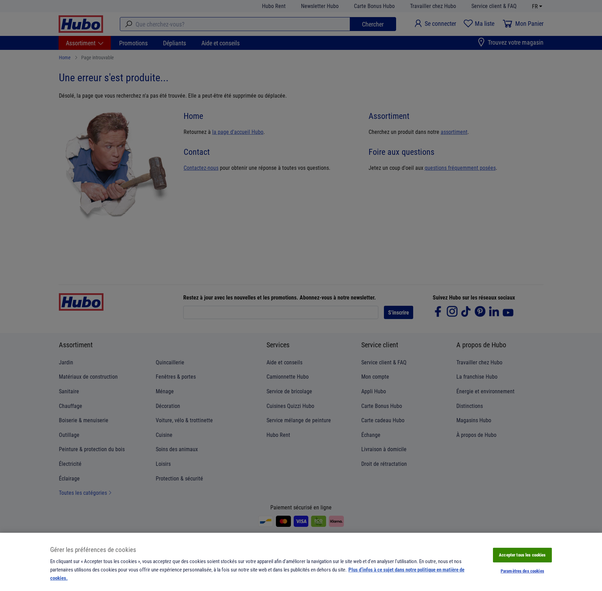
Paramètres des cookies (522, 571)
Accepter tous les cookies (522, 555)
